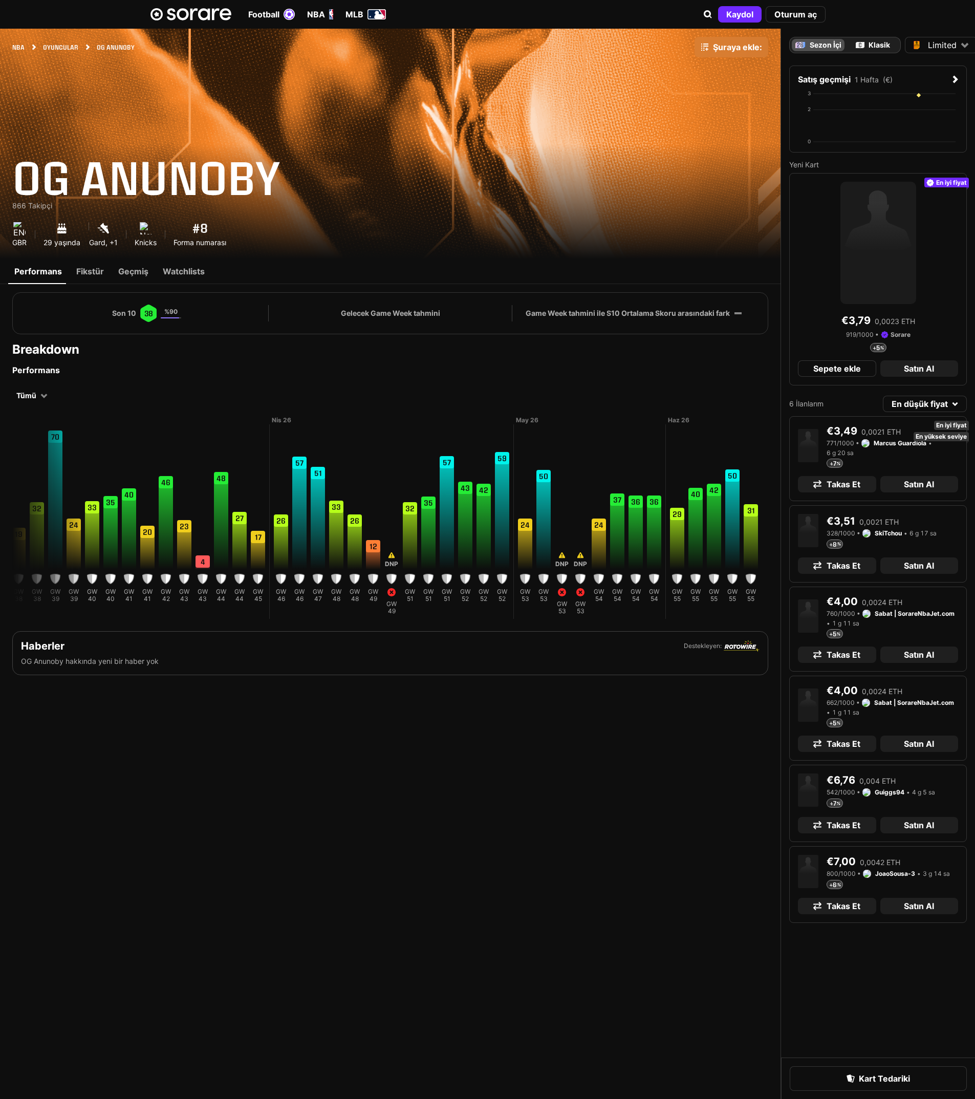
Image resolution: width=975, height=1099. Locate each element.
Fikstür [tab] (90, 271)
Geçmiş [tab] (133, 271)
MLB (354, 14)
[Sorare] (191, 14)
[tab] (872, 45)
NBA (316, 14)
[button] (708, 14)
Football (263, 14)
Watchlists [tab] (184, 271)
